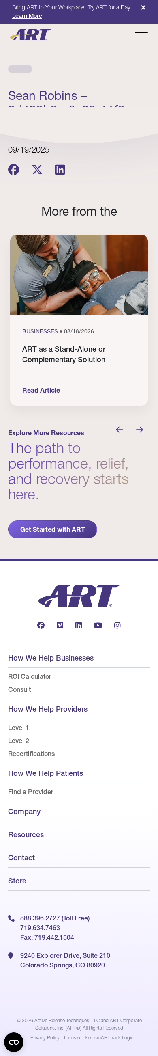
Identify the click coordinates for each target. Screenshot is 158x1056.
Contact (21, 857)
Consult (19, 689)
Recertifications (31, 753)
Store (17, 880)
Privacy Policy (45, 1037)
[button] (119, 430)
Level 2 (18, 740)
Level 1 (18, 727)
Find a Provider (30, 792)
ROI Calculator (29, 676)
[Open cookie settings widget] (13, 1042)
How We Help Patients (45, 773)
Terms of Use (77, 1037)
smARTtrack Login (113, 1037)
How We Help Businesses (51, 658)
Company (24, 811)
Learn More (27, 16)
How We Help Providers (48, 709)
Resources (26, 834)
